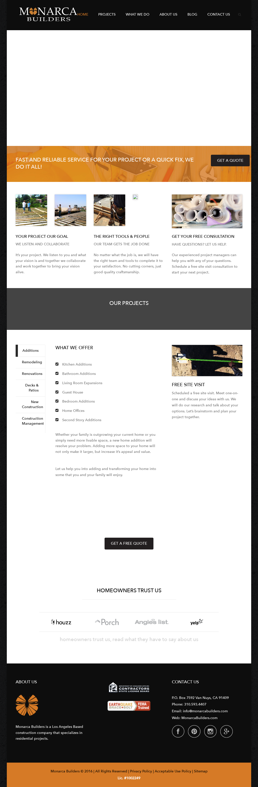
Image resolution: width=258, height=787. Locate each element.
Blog (192, 14)
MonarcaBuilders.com (199, 718)
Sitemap (201, 771)
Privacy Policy (141, 771)
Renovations (32, 373)
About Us (168, 14)
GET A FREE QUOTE (129, 543)
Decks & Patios (32, 388)
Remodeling (32, 362)
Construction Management (33, 421)
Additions (30, 350)
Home (82, 14)
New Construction (32, 404)
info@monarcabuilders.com (205, 711)
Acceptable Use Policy (173, 771)
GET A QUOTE (230, 160)
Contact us (218, 14)
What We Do (137, 14)
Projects (107, 14)
